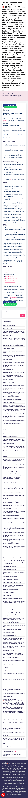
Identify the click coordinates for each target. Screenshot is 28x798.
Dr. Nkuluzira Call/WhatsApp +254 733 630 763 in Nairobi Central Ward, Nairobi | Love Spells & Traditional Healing (14, 603)
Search (5, 312)
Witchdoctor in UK (9, 276)
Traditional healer (13, 297)
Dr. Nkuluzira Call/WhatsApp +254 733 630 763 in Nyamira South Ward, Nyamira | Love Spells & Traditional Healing (14, 739)
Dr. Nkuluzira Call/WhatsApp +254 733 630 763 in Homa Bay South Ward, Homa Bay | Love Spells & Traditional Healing (14, 528)
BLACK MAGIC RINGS (8, 717)
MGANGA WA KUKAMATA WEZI (10, 576)
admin (4, 754)
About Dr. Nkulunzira (9, 270)
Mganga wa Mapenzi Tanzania (10, 609)
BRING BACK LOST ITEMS (8, 382)
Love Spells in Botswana (8, 426)
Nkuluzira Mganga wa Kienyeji (9, 743)
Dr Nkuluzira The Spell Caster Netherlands (12, 606)
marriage (5, 120)
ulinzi (11, 179)
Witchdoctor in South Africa (11, 278)
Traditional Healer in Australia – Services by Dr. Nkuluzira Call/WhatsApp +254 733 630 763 (14, 523)
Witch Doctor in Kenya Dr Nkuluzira (11, 552)
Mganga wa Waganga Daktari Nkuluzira (12, 399)
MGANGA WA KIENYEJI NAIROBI (10, 566)
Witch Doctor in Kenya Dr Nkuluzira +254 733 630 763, (13, 723)
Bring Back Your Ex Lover (8, 685)
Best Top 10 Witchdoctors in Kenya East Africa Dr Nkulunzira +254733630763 (13, 661)
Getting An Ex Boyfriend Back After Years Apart (14, 693)
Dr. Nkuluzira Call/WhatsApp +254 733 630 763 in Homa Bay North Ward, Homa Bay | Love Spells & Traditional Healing (14, 340)
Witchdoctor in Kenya (10, 272)
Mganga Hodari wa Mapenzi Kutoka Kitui (12, 492)
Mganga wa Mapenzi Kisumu (9, 402)
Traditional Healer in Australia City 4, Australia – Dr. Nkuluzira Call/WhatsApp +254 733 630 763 (14, 332)
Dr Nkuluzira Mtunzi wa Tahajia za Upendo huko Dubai (13, 519)
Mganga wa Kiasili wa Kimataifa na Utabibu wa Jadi (13, 674)
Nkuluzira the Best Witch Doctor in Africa (12, 598)
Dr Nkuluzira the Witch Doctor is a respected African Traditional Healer (13, 324)
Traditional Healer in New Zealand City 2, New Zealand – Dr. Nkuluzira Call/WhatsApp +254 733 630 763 (13, 728)
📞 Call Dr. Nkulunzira (9, 105)
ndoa (12, 128)
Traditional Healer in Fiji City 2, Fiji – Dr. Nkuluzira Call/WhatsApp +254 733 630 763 (14, 410)
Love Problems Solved (8, 670)
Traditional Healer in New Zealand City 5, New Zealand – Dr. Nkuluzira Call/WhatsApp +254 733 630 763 (13, 734)
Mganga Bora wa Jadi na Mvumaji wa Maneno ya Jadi (14, 626)
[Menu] (3, 90)
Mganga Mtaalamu (7, 595)
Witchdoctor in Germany (10, 284)
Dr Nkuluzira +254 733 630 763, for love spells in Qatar (14, 432)
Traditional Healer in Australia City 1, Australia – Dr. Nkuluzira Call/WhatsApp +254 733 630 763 (14, 440)
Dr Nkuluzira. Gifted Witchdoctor (10, 589)
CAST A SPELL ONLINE (8, 335)
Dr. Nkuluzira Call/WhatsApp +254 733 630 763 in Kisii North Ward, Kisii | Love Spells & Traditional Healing (14, 460)
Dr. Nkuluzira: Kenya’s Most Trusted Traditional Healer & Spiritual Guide (13, 586)
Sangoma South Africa (8, 746)
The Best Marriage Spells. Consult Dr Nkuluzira (13, 557)
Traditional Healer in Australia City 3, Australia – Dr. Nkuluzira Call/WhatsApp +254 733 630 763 (14, 447)
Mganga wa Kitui (6, 429)
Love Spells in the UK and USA (10, 508)
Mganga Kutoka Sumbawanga (9, 569)
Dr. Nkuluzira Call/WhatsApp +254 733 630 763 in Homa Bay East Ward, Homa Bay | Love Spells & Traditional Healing (14, 562)
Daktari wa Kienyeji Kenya (9, 554)
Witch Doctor (6, 682)
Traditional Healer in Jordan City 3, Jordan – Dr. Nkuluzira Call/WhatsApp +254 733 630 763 (14, 344)
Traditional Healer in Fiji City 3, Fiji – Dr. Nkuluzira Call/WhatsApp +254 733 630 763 (14, 502)
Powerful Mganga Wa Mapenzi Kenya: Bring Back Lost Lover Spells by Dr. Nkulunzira (14, 356)
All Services (7, 269)
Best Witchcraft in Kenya (8, 667)
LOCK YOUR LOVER (7, 359)
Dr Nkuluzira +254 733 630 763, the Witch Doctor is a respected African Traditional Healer (14, 406)
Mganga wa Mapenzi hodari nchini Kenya (12, 582)
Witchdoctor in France (10, 282)
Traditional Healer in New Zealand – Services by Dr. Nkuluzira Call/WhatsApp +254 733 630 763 (14, 472)
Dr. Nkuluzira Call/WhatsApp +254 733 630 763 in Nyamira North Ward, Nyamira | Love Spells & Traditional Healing (14, 488)
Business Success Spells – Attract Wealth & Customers (13, 483)
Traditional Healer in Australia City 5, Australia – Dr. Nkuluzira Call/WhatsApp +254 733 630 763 (14, 678)
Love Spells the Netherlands (9, 635)
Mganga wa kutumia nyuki (8, 443)
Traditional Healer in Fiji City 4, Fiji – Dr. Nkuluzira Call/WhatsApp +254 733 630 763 (13, 376)
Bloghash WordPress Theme (14, 796)
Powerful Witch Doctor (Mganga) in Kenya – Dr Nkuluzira (14, 455)
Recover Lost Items (7, 328)
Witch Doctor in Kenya (8, 369)
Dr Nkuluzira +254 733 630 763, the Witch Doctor (12, 352)
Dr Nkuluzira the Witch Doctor (10, 436)
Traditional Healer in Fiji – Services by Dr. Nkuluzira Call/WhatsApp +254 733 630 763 (13, 654)
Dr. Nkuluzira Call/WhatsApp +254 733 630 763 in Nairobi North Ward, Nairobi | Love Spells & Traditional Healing (14, 548)
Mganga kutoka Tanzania (8, 348)
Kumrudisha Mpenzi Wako (8, 632)
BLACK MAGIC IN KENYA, (8, 650)
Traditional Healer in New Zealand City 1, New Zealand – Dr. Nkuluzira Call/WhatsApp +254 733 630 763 (13, 614)
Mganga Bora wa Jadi (8, 696)
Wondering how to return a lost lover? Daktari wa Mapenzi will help (13, 451)
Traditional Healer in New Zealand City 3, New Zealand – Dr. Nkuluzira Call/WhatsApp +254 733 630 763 (13, 689)
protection (7, 158)
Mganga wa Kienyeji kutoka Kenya (10, 579)
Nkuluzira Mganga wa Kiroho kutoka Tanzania (13, 372)
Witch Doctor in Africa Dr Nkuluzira (11, 515)
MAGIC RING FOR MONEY (8, 592)
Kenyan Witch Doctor (8, 379)
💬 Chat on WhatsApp (10, 107)
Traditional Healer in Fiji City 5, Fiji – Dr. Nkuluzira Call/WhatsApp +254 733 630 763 (14, 512)
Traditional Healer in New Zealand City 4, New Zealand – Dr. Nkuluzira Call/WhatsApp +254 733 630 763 (13, 497)
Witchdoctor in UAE (9, 280)
